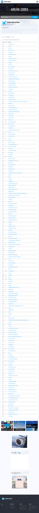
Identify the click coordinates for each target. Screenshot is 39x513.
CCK (3, 213)
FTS (3, 154)
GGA (3, 150)
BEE (3, 277)
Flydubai (10, 285)
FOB (3, 330)
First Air (9, 140)
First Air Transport (11, 142)
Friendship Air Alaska (12, 381)
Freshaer (10, 379)
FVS (3, 70)
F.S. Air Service (11, 44)
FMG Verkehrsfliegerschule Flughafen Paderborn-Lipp (18, 320)
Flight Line (10, 199)
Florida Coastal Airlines (12, 238)
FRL (3, 369)
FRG (3, 375)
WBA (3, 134)
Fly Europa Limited (11, 262)
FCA (3, 146)
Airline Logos (12, 508)
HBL (3, 89)
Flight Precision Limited (12, 207)
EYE (3, 44)
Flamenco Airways (11, 164)
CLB (3, 207)
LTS (3, 195)
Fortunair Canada (11, 338)
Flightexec (10, 224)
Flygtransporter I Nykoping (13, 293)
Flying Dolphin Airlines (12, 301)
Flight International (11, 197)
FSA (3, 340)
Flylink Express (11, 309)
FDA (3, 401)
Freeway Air (10, 373)
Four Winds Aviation (12, 350)
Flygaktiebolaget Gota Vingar (13, 287)
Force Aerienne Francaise (13, 328)
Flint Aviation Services (12, 232)
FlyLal (9, 307)
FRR (3, 377)
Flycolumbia (10, 281)
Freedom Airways (11, 371)
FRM (3, 109)
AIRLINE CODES (7, 2)
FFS (3, 240)
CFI (3, 193)
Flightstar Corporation (12, 228)
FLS (3, 56)
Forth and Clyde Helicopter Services (15, 336)
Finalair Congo (11, 123)
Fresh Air (10, 377)
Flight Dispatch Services (12, 189)
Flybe (9, 277)
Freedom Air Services (12, 367)
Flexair (9, 177)
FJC (3, 72)
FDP (3, 189)
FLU (3, 252)
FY (5, 138)
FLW (3, 246)
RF (5, 244)
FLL (3, 105)
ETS (3, 293)
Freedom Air (10, 365)
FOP (3, 324)
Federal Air (10, 103)
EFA (3, 76)
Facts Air (10, 48)
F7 (5, 275)
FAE (3, 379)
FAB (3, 140)
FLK (3, 309)
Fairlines (10, 56)
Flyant (9, 273)
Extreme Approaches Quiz (32, 508)
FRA (3, 354)
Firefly (9, 138)
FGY (3, 385)
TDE (3, 201)
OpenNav (12, 505)
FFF (3, 367)
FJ (5, 119)
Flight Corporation (11, 187)
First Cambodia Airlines (12, 144)
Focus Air (10, 322)
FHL (3, 97)
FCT (3, 260)
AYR (3, 215)
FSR (3, 228)
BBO (3, 275)
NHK (3, 111)
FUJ (3, 399)
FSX (3, 160)
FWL (3, 244)
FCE (3, 281)
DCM (3, 248)
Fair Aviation (10, 52)
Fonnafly (10, 326)
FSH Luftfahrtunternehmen (13, 397)
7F (5, 140)
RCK (3, 91)
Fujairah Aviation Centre (12, 399)
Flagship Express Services (13, 160)
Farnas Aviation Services (12, 87)
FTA (3, 391)
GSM (3, 289)
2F (5, 391)
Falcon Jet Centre (11, 72)
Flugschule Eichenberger (13, 254)
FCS (3, 48)
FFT (3, 387)
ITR (3, 389)
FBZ (3, 279)
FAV (3, 52)
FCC (3, 144)
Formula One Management (13, 334)
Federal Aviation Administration (14, 111)
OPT (3, 205)
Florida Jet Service (11, 242)
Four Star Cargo (11, 348)
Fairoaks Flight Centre (12, 58)
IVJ (2, 197)
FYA (3, 273)
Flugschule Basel (11, 252)
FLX (3, 191)
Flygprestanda (11, 291)
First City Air (10, 148)
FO (5, 279)
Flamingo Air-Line (11, 168)
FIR (3, 152)
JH (5, 401)
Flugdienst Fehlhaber (12, 250)
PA (5, 238)
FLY (3, 271)
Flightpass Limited (11, 226)
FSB (3, 395)
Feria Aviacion (11, 117)
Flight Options (11, 205)
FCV (3, 185)
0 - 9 (21, 31)
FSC (3, 348)
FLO (3, 283)
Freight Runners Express (12, 375)
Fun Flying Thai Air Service (13, 410)
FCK (3, 183)
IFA (2, 50)
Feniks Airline (10, 115)
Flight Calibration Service (13, 183)
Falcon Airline (10, 68)
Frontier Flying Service (12, 391)
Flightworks (10, 230)
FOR (3, 334)
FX (5, 113)
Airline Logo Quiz (32, 505)
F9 (5, 387)
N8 (5, 121)
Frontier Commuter (11, 389)
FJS (3, 242)
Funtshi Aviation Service (12, 414)
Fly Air (9, 258)
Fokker (9, 324)
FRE (3, 365)
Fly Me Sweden (11, 271)
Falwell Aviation (11, 74)
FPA (3, 291)
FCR (3, 299)
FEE (3, 262)
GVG (3, 287)
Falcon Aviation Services (12, 70)
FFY (3, 410)
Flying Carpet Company (12, 299)
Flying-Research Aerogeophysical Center (15, 305)
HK (5, 348)
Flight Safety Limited (12, 209)
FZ (5, 285)
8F (5, 156)
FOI (3, 203)
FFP (3, 158)
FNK (3, 115)
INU (3, 295)
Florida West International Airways (14, 244)
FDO (3, 356)
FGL (3, 416)
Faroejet (9, 91)
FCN (3, 64)
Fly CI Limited (10, 260)
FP (5, 365)
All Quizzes (31, 510)
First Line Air (10, 152)
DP (5, 146)
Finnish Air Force (11, 136)
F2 (5, 258)
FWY (3, 60)
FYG (3, 303)
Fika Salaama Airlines (12, 121)
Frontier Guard (11, 393)
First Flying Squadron (12, 150)
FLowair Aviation (11, 246)
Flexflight (10, 179)
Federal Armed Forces (12, 107)
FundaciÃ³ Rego (11, 412)
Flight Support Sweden (12, 211)
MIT (3, 199)
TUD (3, 181)
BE (5, 277)
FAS (3, 371)
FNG (3, 393)
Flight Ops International (12, 203)
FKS (3, 322)
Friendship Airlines (11, 383)
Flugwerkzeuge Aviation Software (14, 256)
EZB (3, 254)
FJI (2, 119)
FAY (3, 99)
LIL (2, 307)
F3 (5, 95)
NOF (3, 326)
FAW (3, 74)
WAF (3, 164)
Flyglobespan (10, 289)
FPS (3, 226)
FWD (3, 54)
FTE (3, 344)
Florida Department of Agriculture (14, 240)
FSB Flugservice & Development (14, 395)
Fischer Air (10, 156)
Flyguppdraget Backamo (12, 295)
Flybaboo (10, 275)
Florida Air (10, 236)
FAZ (3, 232)
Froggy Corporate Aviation (13, 385)
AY (5, 132)
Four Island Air (11, 346)
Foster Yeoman (11, 342)
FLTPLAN (10, 248)
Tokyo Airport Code (23, 508)
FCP (3, 187)
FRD (3, 332)
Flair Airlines (10, 162)
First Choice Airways (12, 146)
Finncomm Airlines (11, 134)
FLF (3, 383)
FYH (3, 297)
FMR (3, 166)
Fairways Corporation (12, 60)
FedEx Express (11, 113)
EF (5, 76)
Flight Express (11, 191)
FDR (3, 103)
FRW (3, 93)
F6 (5, 91)
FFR (3, 156)
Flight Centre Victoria (12, 185)
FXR (3, 352)
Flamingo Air (10, 166)
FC (5, 134)
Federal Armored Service (12, 109)
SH (5, 271)
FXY (3, 177)
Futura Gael (10, 416)
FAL (3, 381)
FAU (3, 68)
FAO (3, 66)
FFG (3, 250)
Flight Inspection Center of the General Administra (17, 193)
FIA (2, 346)
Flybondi (10, 279)
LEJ (3, 397)
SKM (3, 101)
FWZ (3, 256)
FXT (3, 179)
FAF (3, 328)
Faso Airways (10, 95)
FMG (3, 320)
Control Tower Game (23, 505)
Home (2, 505)
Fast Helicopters (11, 97)
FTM (3, 318)
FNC (3, 123)
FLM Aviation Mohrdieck (12, 234)
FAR (3, 62)
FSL (3, 209)
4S (5, 123)
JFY (3, 342)
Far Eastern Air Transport (12, 76)
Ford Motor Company (12, 330)
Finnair (9, 132)
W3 (6, 297)
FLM (3, 258)
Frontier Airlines (11, 387)
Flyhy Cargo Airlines (12, 297)
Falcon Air (10, 62)
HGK (3, 121)
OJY (3, 236)
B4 (5, 289)
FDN (3, 301)
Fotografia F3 (10, 344)
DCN (3, 107)
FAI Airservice (10, 50)
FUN (3, 414)
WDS (3, 350)
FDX (3, 113)
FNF (3, 136)
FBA (3, 46)
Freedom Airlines (11, 369)
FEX (3, 224)
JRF (3, 142)
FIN (3, 132)
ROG (3, 412)
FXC (3, 338)
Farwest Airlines (11, 93)
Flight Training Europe (12, 215)
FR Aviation (10, 354)
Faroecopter (10, 89)
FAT (3, 85)
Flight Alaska (10, 181)
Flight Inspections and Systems (14, 195)
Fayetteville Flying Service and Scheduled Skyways (17, 101)
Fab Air (9, 46)
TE (5, 307)
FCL (3, 238)
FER (3, 117)
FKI (2, 234)
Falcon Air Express (11, 66)
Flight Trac (10, 213)
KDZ (3, 230)
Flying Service (11, 303)
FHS (3, 336)
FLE (3, 162)
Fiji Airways (10, 119)
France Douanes (11, 356)
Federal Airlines (11, 105)
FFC (3, 58)
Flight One (10, 201)
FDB (3, 285)
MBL (3, 148)
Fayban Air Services (12, 99)
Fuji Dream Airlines (11, 401)
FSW (3, 95)
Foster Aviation (11, 340)
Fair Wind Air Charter (12, 54)
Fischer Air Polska (11, 158)
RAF (3, 87)
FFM (3, 138)
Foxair (9, 352)
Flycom (9, 283)
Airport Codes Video (23, 509)
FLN (3, 168)
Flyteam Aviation (11, 318)
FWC (3, 373)
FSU (3, 211)
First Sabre (10, 154)
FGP (3, 305)
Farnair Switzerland (12, 85)
